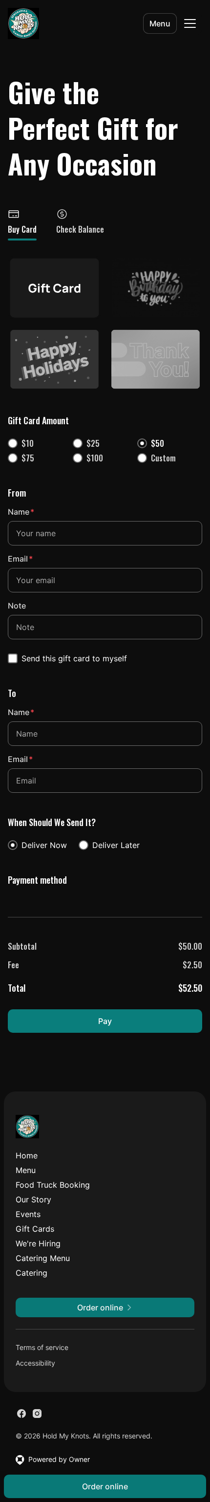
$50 (157, 443)
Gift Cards (35, 1229)
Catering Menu (43, 1258)
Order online (105, 1486)
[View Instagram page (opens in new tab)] (37, 1413)
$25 (93, 443)
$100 (94, 458)
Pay (105, 1021)
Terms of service (42, 1347)
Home (27, 1155)
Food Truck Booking (53, 1185)
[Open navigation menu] (190, 23)
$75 (27, 458)
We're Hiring (38, 1243)
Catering (31, 1273)
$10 (27, 443)
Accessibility (35, 1363)
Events (28, 1214)
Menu (159, 23)
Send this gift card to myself (74, 658)
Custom (163, 458)
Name (21, 512)
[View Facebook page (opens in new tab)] (21, 1413)
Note (17, 605)
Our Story (33, 1199)
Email (20, 559)
